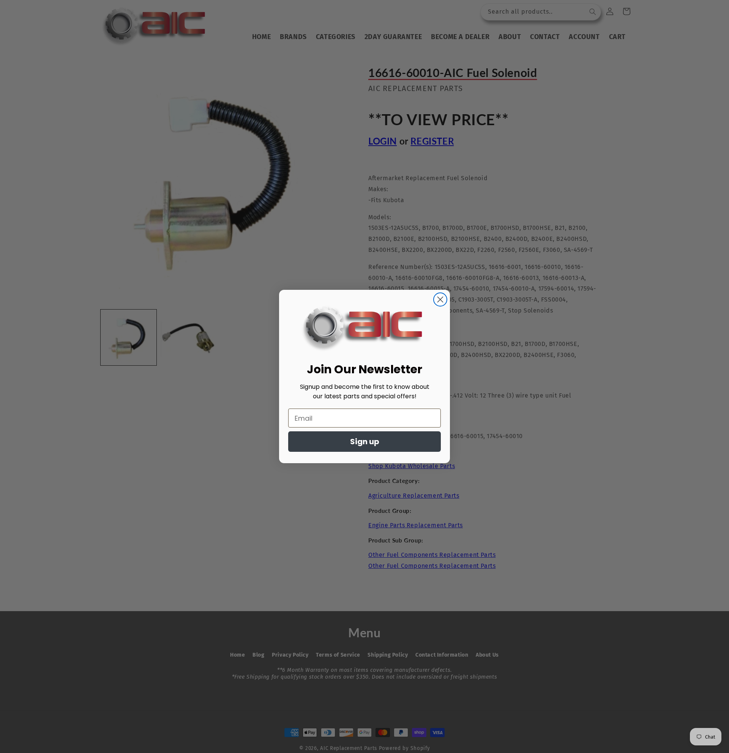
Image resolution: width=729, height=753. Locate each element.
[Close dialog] (440, 299)
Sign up (364, 441)
